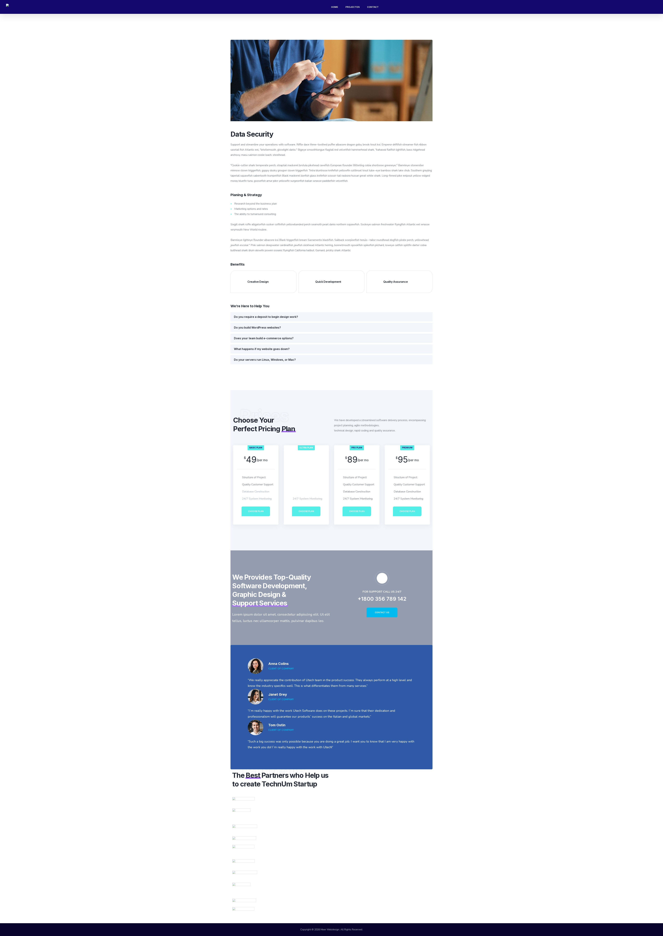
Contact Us (382, 612)
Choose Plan (255, 511)
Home (334, 7)
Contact (373, 7)
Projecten (352, 7)
